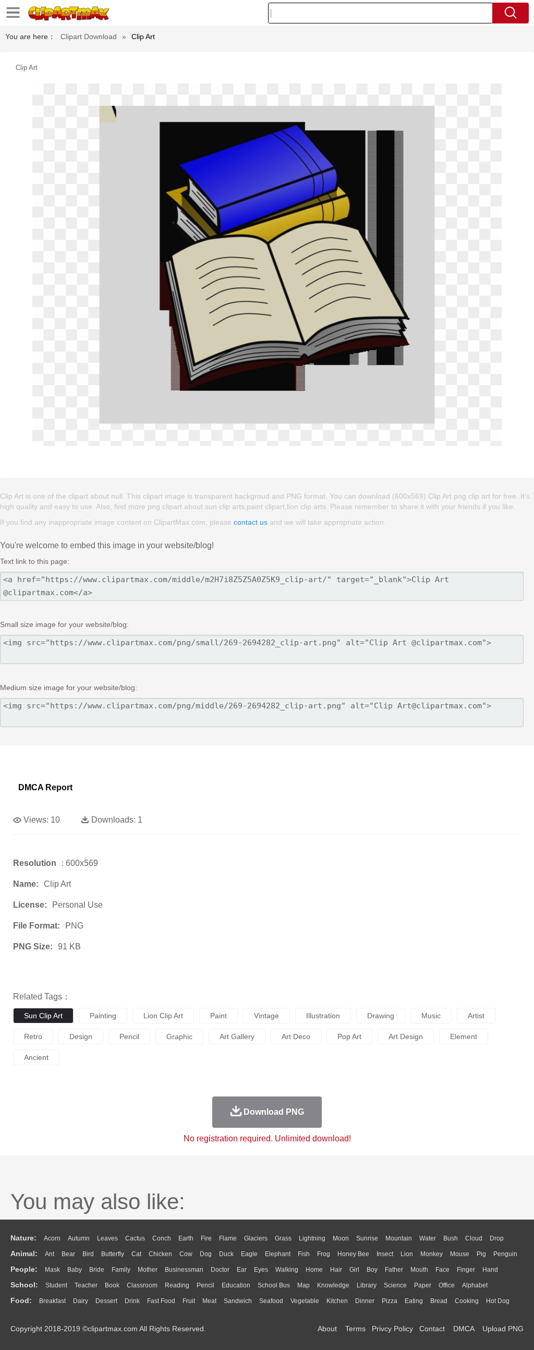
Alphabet (475, 1285)
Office (447, 1285)
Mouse (459, 1254)
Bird (88, 1254)
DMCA (463, 1328)
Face (442, 1269)
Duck (226, 1254)
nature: (23, 1238)
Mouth (419, 1269)
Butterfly (112, 1254)
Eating (414, 1301)
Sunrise (367, 1238)
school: (24, 1285)
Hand (490, 1269)
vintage (266, 1015)
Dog (206, 1254)
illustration (323, 1015)
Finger (466, 1269)
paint (218, 1015)
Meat (209, 1301)
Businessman (184, 1269)
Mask (52, 1269)
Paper (422, 1285)
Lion (406, 1254)
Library (367, 1285)
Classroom (142, 1285)
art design (406, 1036)
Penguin (505, 1254)
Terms (355, 1328)
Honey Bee (353, 1254)
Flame (228, 1238)
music (431, 1015)
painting (103, 1015)
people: (24, 1269)
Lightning (312, 1238)
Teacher (86, 1285)
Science (395, 1285)
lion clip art (163, 1015)
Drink (132, 1301)
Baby (74, 1269)
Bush (450, 1238)
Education (236, 1285)
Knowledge (333, 1285)
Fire (206, 1238)
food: (21, 1300)
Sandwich (238, 1301)
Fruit (189, 1301)
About (327, 1328)
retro (33, 1036)
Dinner (364, 1301)
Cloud (473, 1238)
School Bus (274, 1285)
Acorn (52, 1238)
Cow (185, 1254)
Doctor (220, 1269)
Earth (185, 1238)
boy (372, 1269)
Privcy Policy (392, 1328)
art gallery (237, 1036)
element (463, 1036)
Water (427, 1238)
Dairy (80, 1301)
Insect (385, 1254)
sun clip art (43, 1015)
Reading (177, 1285)
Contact (432, 1328)
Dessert (106, 1301)
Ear (242, 1269)
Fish (304, 1254)
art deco (296, 1036)
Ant (49, 1254)
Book (112, 1285)
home (314, 1269)
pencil (129, 1036)
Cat (136, 1254)
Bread (438, 1301)
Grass (283, 1238)
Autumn (79, 1238)
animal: (24, 1253)
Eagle (249, 1254)
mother (147, 1269)
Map (303, 1285)
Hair (336, 1269)
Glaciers (256, 1238)
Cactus (135, 1238)
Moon (341, 1238)
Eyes (261, 1269)
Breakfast (52, 1301)
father (394, 1269)
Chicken (160, 1254)
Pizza (389, 1301)
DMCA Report (45, 787)
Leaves (107, 1238)
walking (286, 1269)
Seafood (271, 1301)
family (121, 1269)
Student (56, 1285)
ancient (36, 1057)
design (80, 1036)
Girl (354, 1269)
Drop (497, 1238)
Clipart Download (88, 36)
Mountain (398, 1238)
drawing (380, 1015)
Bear (68, 1254)
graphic (179, 1036)
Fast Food (161, 1301)
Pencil (205, 1285)
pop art (349, 1036)
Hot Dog (497, 1301)
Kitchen (337, 1301)
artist (476, 1015)
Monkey (431, 1254)
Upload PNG (503, 1328)
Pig (481, 1254)
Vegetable (304, 1301)
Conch (161, 1238)
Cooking (467, 1301)
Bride (96, 1269)
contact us (251, 522)
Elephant (277, 1254)
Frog (323, 1254)
